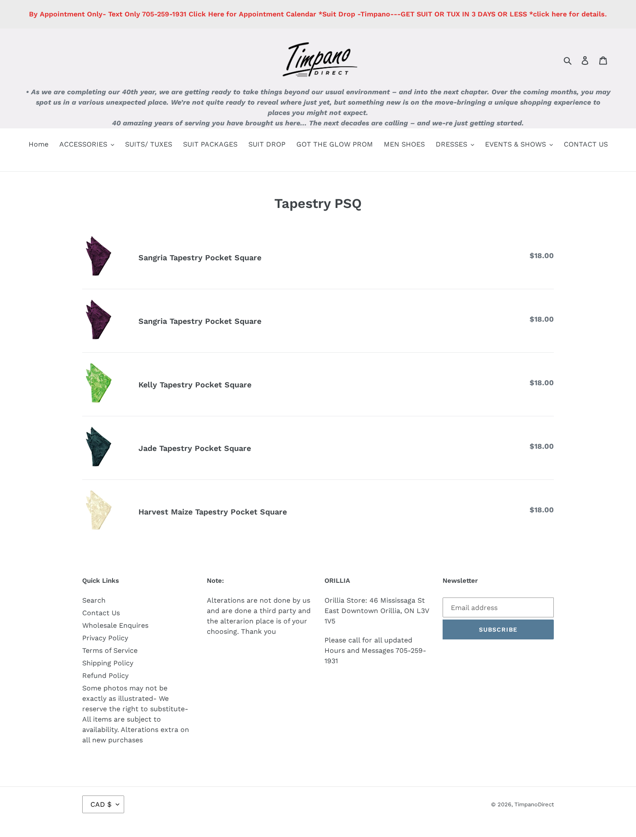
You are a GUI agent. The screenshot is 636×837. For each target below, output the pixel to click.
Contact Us (101, 613)
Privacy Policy (105, 638)
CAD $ (101, 804)
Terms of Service (110, 650)
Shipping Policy (107, 663)
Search (94, 600)
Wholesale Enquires (115, 625)
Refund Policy (105, 675)
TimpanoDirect (534, 804)
